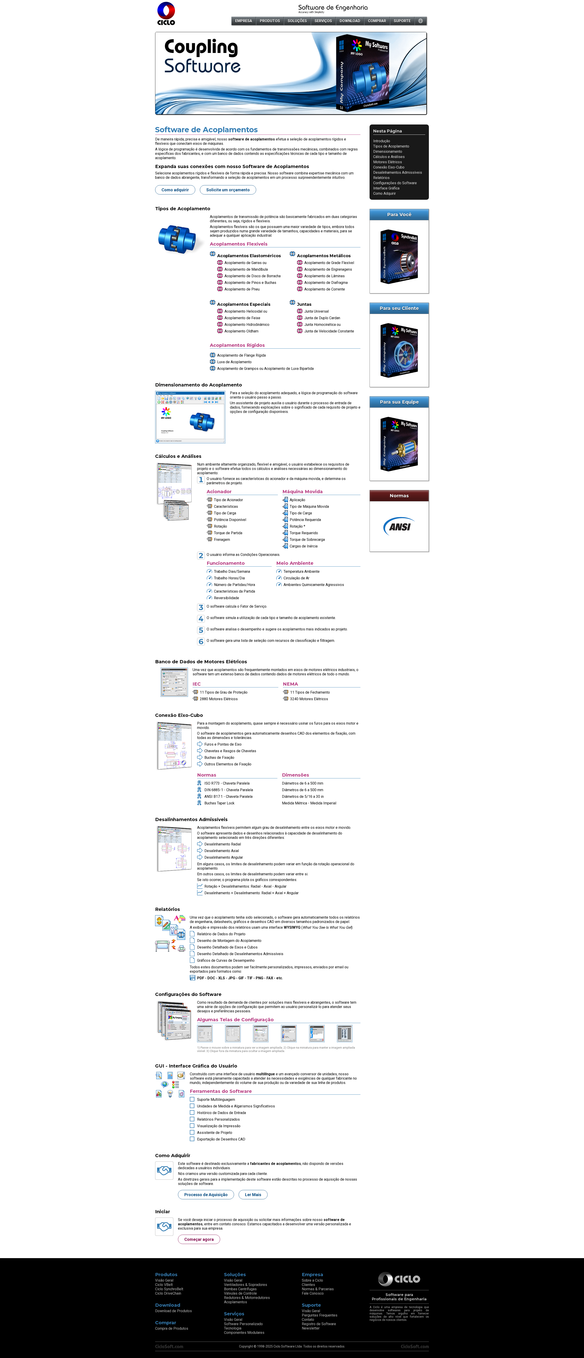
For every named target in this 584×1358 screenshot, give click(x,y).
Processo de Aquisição (206, 1194)
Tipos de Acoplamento (391, 146)
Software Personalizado (243, 1324)
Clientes (308, 1285)
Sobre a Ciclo (312, 1280)
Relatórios (381, 178)
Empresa (243, 21)
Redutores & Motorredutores (247, 1298)
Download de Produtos (173, 1311)
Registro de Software (319, 1324)
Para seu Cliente (399, 308)
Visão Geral (164, 1280)
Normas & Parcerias (318, 1289)
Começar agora (199, 1239)
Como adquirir (175, 189)
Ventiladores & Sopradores (245, 1285)
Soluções (297, 21)
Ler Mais (253, 1194)
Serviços (323, 21)
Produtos (270, 21)
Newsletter (311, 1328)
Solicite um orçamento (228, 189)
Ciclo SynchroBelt (169, 1289)
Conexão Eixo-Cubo (388, 167)
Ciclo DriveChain (168, 1293)
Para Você (399, 214)
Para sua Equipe (399, 402)
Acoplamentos (235, 1302)
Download (350, 21)
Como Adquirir (384, 193)
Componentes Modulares (244, 1332)
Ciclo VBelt (164, 1285)
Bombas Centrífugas (240, 1289)
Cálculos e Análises (389, 157)
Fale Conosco (313, 1293)
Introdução (381, 141)
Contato (308, 1319)
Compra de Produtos (171, 1328)
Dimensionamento (387, 151)
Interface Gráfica (386, 188)
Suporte (402, 21)
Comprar (377, 21)
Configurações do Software (395, 183)
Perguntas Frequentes (319, 1315)
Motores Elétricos (387, 162)
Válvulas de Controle (240, 1293)
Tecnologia (232, 1328)
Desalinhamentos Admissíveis (397, 172)
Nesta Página (387, 131)
